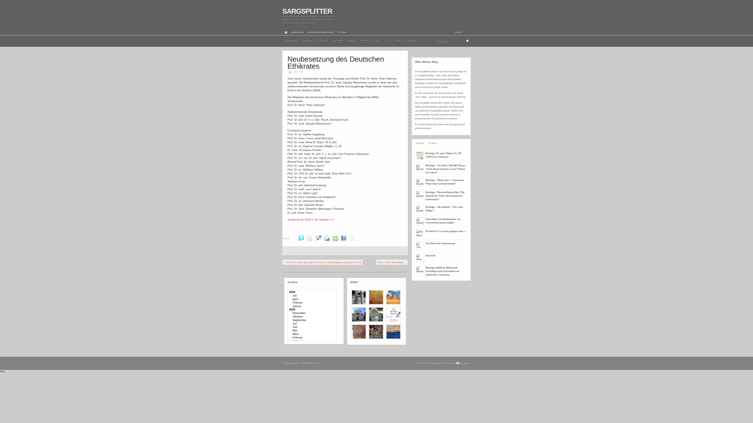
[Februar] (312, 303)
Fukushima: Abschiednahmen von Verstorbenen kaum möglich (443, 220)
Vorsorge (411, 40)
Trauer (398, 40)
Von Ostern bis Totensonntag (440, 243)
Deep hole (430, 255)
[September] (312, 320)
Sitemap (342, 32)
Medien (351, 40)
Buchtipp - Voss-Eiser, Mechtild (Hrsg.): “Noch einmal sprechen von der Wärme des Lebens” (446, 169)
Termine (364, 40)
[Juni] (312, 327)
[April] (312, 299)
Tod (387, 40)
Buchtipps (307, 40)
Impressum (297, 32)
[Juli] (312, 295)
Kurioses (337, 40)
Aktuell (432, 143)
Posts (458, 32)
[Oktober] (312, 316)
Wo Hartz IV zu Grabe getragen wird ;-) (446, 231)
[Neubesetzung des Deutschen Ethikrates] (336, 62)
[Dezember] (312, 313)
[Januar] (312, 306)
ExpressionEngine (435, 363)
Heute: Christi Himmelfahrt (391, 262)
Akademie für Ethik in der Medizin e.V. (311, 219)
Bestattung (291, 40)
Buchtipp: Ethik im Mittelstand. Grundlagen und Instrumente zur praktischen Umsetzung (442, 271)
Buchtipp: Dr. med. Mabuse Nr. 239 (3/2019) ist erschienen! (443, 155)
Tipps (377, 40)
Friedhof (323, 40)
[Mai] (312, 330)
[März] (312, 334)
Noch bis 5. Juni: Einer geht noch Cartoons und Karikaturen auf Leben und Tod (323, 262)
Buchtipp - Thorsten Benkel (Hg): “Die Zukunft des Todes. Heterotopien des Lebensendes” (445, 196)
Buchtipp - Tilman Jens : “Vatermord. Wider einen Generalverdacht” (445, 181)
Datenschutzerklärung (320, 32)
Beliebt (420, 143)
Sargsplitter (307, 11)
